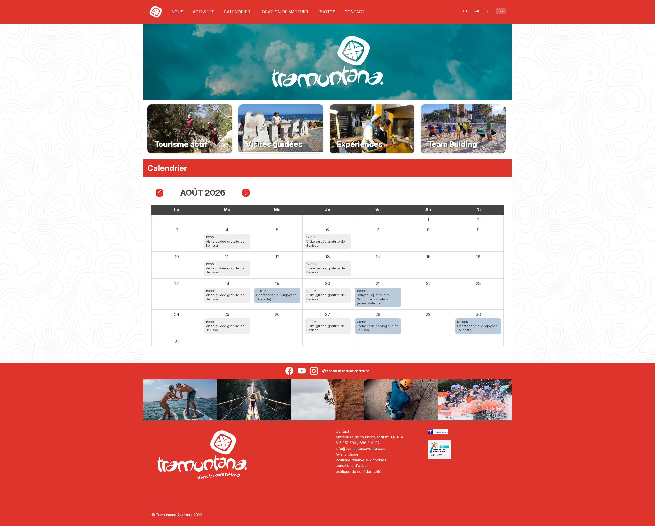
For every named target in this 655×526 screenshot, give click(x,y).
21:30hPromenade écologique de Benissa (378, 326)
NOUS (177, 11)
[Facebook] (289, 371)
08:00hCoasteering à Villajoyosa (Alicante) (477, 326)
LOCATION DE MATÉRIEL (284, 11)
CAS (466, 11)
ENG (488, 11)
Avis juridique (347, 454)
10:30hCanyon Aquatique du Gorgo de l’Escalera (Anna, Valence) (373, 297)
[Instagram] (314, 371)
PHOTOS (326, 11)
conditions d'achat (352, 465)
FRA (501, 11)
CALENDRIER (237, 11)
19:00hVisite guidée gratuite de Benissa (225, 241)
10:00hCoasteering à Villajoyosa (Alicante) (276, 295)
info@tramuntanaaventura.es (360, 448)
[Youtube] (302, 371)
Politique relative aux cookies (361, 460)
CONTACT (355, 11)
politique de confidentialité (358, 471)
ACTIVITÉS (204, 11)
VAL (477, 11)
